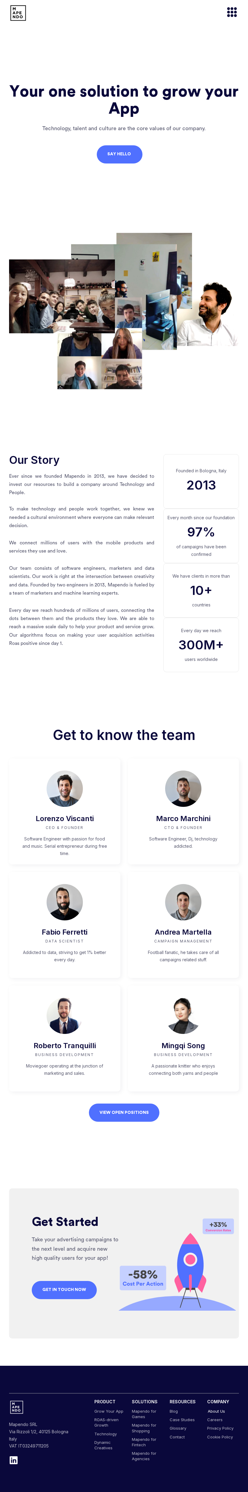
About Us (216, 1411)
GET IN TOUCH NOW (64, 1290)
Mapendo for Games (144, 1414)
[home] (18, 13)
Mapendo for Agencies (144, 1456)
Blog (174, 1411)
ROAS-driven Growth (106, 1422)
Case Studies (182, 1419)
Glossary (178, 1428)
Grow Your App (108, 1411)
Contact (177, 1436)
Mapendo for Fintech (144, 1442)
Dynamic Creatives (103, 1445)
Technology (105, 1433)
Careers (215, 1419)
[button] (229, 13)
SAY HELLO (119, 154)
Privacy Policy (220, 1428)
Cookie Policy (220, 1436)
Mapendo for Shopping (144, 1428)
